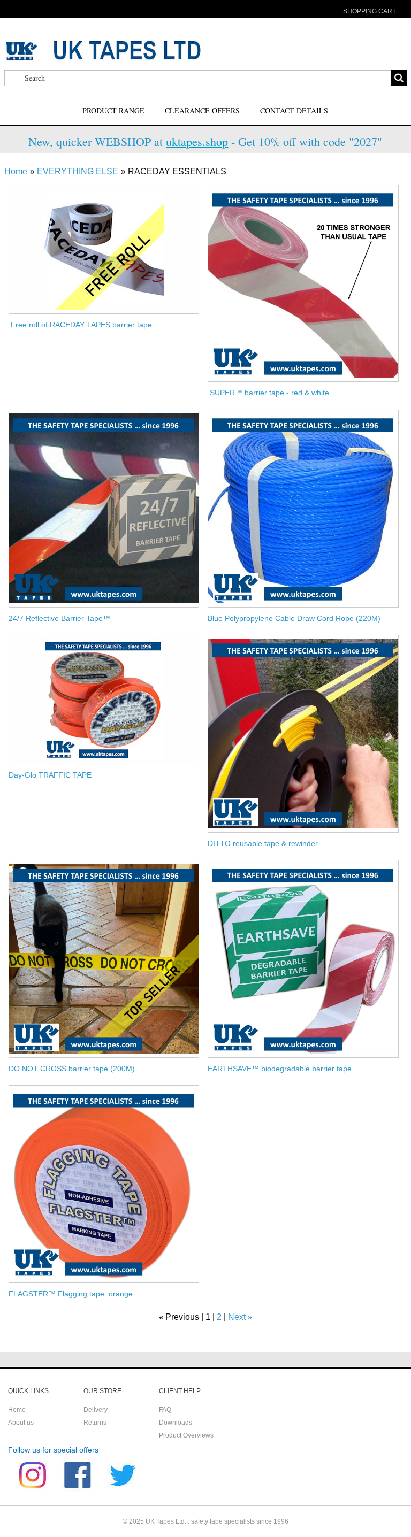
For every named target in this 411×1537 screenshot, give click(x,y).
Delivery (95, 1409)
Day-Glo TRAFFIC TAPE (50, 775)
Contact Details (294, 110)
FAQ (165, 1409)
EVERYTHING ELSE (77, 171)
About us (21, 1422)
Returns (94, 1422)
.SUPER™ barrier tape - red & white (268, 392)
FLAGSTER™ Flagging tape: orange (71, 1293)
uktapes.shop (197, 141)
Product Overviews (186, 1435)
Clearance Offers (202, 110)
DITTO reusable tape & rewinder (263, 843)
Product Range (113, 110)
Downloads (175, 1422)
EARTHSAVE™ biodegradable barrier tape (280, 1068)
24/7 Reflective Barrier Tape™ (59, 618)
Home (15, 171)
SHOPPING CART (369, 11)
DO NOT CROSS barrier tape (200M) (72, 1068)
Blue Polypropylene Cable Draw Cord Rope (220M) (294, 618)
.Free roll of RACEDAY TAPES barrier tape (80, 324)
